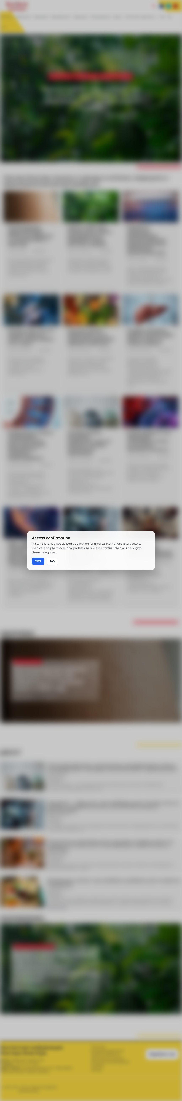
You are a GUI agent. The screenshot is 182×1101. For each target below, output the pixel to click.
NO (52, 561)
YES (38, 561)
